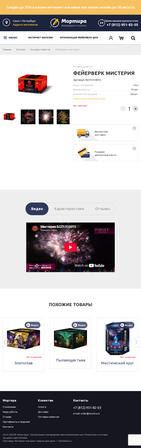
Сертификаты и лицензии (16, 422)
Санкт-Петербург (24, 20)
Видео (37, 209)
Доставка (43, 412)
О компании (9, 407)
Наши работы (10, 412)
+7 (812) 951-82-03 (122, 25)
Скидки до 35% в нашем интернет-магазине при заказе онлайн (70, 7)
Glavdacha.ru (65, 441)
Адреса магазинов (25, 24)
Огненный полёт (120, 360)
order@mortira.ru (90, 413)
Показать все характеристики (89, 99)
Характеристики (69, 209)
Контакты (8, 427)
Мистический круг (73, 363)
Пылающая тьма (26, 360)
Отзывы (102, 209)
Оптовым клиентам (48, 417)
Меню (10, 37)
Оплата (42, 407)
